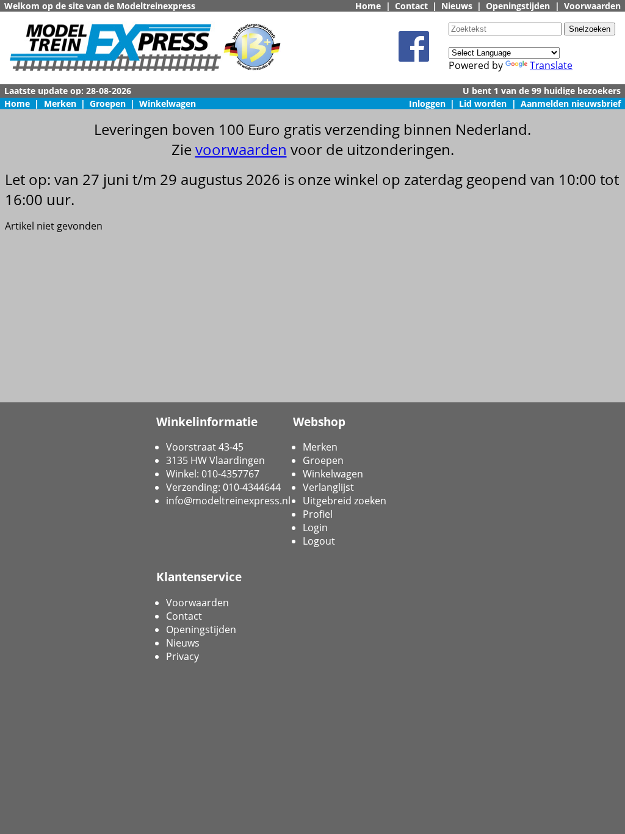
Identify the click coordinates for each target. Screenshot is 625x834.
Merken (60, 103)
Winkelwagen (167, 103)
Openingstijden (518, 6)
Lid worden (483, 103)
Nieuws (456, 6)
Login (315, 527)
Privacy (182, 656)
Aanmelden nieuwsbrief (571, 103)
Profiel (318, 514)
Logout (319, 541)
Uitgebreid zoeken (344, 500)
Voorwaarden (592, 6)
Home (368, 6)
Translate (551, 65)
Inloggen (427, 103)
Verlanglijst (328, 487)
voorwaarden (241, 149)
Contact (411, 6)
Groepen (108, 103)
